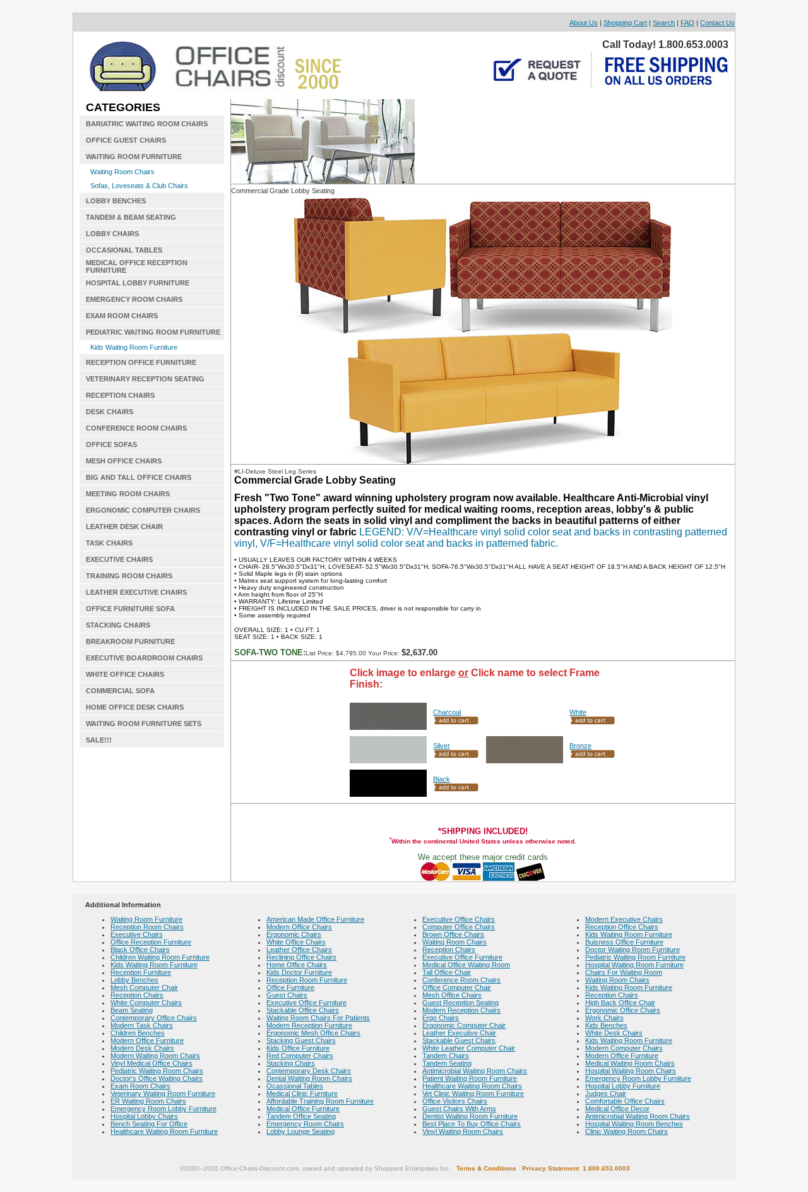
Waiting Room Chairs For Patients (318, 1018)
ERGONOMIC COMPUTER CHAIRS (143, 510)
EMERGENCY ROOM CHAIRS (134, 299)
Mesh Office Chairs (452, 995)
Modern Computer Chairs (624, 1048)
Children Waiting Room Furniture (160, 957)
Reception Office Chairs (621, 927)
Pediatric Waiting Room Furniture (635, 957)
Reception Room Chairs (147, 927)
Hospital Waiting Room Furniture (634, 964)
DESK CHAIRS (109, 411)
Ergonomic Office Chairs (622, 1010)
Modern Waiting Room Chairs (155, 1055)
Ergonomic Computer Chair (464, 1025)
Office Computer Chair (456, 987)
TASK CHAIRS (109, 543)
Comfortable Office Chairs (625, 1101)
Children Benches (137, 1033)
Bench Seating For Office (148, 1124)
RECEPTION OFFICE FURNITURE (141, 362)
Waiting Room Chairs (122, 172)
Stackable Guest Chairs (459, 1040)
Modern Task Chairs (141, 1025)
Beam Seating (131, 1010)
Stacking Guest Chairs (301, 1040)
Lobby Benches (134, 980)
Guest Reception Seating (460, 1002)
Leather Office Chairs (299, 949)
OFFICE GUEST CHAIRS (126, 140)
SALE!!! (99, 740)
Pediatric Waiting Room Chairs (156, 1071)
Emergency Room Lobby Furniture (163, 1108)
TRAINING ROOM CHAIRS (129, 576)
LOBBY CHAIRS (112, 233)
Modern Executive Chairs (624, 919)
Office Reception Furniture (150, 942)
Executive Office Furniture (306, 1002)
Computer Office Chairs (458, 927)
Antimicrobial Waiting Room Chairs (474, 1071)
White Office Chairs (296, 942)
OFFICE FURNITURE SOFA (130, 608)
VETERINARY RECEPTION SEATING (145, 379)
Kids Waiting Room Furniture (133, 347)
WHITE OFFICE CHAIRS (125, 674)
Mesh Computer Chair (144, 987)
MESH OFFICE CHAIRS (124, 461)
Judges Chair (605, 1093)
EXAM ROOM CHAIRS (122, 315)
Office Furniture (290, 987)
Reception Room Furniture (306, 980)
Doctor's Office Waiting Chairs (156, 1078)
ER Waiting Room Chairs (148, 1101)
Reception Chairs (136, 995)
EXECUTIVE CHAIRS (119, 559)
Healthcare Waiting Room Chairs (472, 1086)
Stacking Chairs (290, 1063)
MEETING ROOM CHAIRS (128, 494)
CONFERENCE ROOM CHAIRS (136, 428)
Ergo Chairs (440, 1018)
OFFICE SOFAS (111, 444)
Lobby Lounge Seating (300, 1131)
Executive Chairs (136, 934)
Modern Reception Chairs (461, 1010)
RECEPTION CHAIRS (120, 395)
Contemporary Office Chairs (153, 1018)
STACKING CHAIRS (118, 625)
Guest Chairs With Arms (459, 1108)
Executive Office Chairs (458, 919)
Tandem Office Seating (301, 1116)
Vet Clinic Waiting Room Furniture (473, 1093)
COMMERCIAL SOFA (120, 690)
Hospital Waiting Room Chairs (630, 1071)
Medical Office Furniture (303, 1108)
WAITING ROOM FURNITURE (134, 156)
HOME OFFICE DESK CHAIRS (135, 707)
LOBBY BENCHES (116, 201)
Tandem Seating (447, 1063)
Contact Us (717, 23)
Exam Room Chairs (140, 1086)
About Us (583, 23)
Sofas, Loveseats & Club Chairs (139, 185)
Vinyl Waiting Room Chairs (462, 1131)
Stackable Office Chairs (302, 1010)
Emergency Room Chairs (305, 1124)
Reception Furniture (140, 972)
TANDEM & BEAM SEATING (131, 217)
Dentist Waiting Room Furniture (470, 1116)
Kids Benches (606, 1025)
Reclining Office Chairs (301, 957)
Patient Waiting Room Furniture (469, 1078)
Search (664, 23)
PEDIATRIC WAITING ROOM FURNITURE (153, 332)
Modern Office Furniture (147, 1040)
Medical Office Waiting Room (466, 964)
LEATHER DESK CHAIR (124, 526)
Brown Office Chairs (453, 934)
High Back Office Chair (620, 1002)
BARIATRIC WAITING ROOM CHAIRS (147, 124)
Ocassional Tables (294, 1086)
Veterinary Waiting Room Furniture (162, 1093)
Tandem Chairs (445, 1055)
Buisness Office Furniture (624, 942)
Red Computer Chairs (299, 1055)
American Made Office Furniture (315, 919)
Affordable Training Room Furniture (320, 1101)
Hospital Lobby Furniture (622, 1086)
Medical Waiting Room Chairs (630, 1063)
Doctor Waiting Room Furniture (632, 949)
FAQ (687, 23)
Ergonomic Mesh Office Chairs (313, 1033)
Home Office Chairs (296, 964)
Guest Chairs (286, 995)
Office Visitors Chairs (454, 1101)
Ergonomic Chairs (293, 934)
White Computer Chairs (146, 1002)
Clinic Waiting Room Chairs (626, 1131)
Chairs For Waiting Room (623, 972)
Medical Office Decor (617, 1108)
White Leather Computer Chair (468, 1048)
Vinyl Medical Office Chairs (151, 1063)
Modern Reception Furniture (309, 1025)
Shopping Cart (625, 23)
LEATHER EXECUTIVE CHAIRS (136, 592)
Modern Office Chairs (299, 927)
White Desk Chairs (614, 1033)
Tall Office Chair (446, 972)
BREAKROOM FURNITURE (130, 641)
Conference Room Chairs (461, 980)
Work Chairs (604, 1018)
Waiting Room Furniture (146, 919)
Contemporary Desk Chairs (308, 1071)
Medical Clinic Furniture (302, 1093)
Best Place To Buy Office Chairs (471, 1124)
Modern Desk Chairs (142, 1048)
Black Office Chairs (140, 949)
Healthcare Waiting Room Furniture (164, 1131)
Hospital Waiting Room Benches (634, 1124)
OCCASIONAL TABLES (124, 250)
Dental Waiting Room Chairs (309, 1078)
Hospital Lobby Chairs (144, 1116)
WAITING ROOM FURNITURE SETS (143, 723)
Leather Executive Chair (459, 1033)
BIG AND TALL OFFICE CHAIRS (138, 477)
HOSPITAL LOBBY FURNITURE (137, 283)
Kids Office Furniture (298, 1048)
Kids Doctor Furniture (299, 972)
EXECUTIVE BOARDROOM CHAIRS (144, 658)
